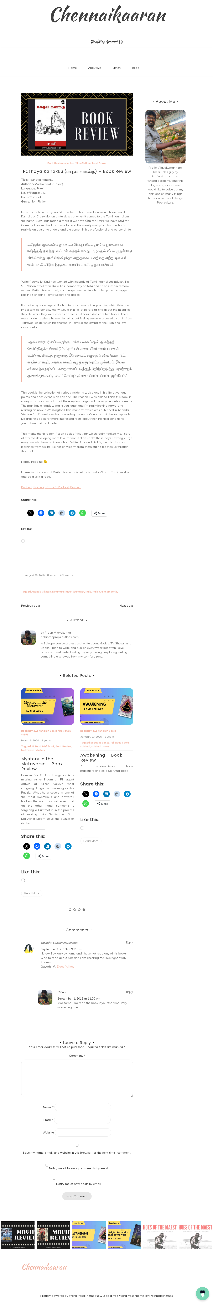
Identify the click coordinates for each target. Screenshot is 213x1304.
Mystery (40, 750)
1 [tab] (70, 909)
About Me (94, 68)
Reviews (64, 730)
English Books (48, 730)
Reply (129, 942)
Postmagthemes (161, 1296)
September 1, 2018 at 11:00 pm (78, 998)
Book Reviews (56, 163)
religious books (120, 742)
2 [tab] (74, 909)
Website (48, 1132)
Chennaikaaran (106, 14)
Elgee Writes (65, 966)
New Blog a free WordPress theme (120, 1296)
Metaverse (27, 750)
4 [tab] (84, 909)
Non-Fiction (83, 163)
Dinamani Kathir (62, 591)
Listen (117, 68)
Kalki (88, 591)
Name (48, 1107)
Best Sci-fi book (44, 746)
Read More (31, 893)
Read (135, 68)
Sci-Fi (24, 734)
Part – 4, (64, 487)
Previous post (30, 605)
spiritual (85, 746)
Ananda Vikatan (41, 591)
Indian (70, 163)
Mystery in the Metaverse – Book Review (42, 764)
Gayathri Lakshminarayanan (59, 943)
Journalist (78, 591)
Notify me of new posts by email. (78, 1184)
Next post (126, 605)
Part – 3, (52, 487)
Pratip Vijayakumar (58, 632)
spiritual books (100, 746)
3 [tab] (79, 909)
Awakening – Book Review (101, 757)
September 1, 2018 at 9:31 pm (61, 949)
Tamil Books (99, 163)
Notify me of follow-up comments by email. (79, 1168)
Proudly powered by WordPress (62, 1296)
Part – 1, (27, 487)
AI (32, 746)
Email (48, 1120)
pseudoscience (99, 742)
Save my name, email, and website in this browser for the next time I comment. (77, 1152)
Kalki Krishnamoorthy (105, 591)
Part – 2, (39, 487)
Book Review (63, 746)
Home (72, 68)
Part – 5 (75, 487)
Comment (77, 1055)
